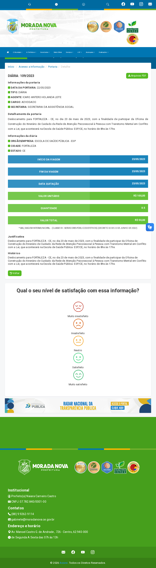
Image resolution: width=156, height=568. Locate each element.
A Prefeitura (30, 52)
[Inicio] (8, 52)
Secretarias (44, 52)
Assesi (64, 562)
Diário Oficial (58, 52)
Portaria (52, 66)
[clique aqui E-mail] (63, 552)
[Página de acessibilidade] (83, 4)
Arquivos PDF (138, 75)
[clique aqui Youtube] (83, 552)
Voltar (16, 273)
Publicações (103, 52)
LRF (79, 52)
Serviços (69, 52)
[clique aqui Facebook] (73, 552)
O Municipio (17, 52)
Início (11, 66)
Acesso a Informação (31, 66)
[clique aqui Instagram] (92, 552)
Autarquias (90, 52)
